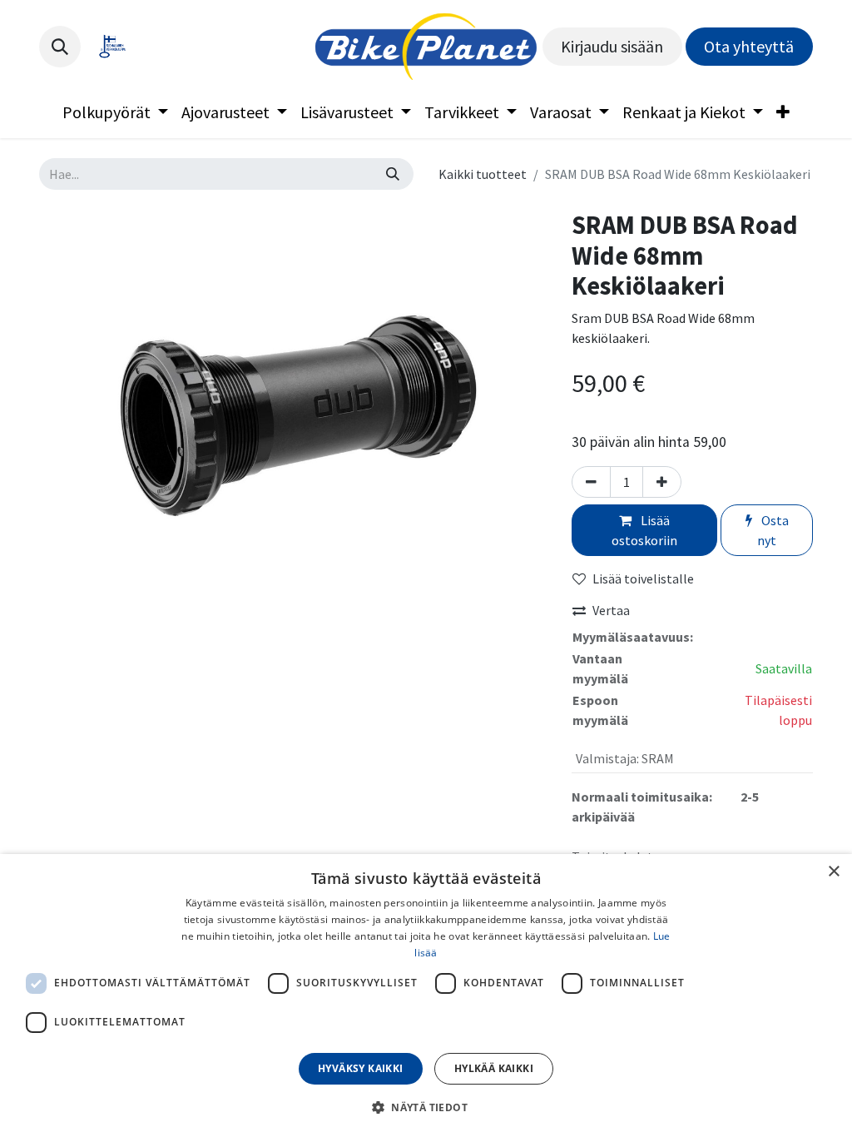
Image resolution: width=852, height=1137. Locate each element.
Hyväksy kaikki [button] (361, 1068)
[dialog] (426, 995)
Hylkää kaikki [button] (493, 1068)
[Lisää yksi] (661, 482)
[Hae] (393, 174)
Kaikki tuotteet (482, 174)
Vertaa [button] (611, 610)
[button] (60, 46)
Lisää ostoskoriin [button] (644, 530)
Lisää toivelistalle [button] (643, 578)
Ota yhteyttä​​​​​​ (749, 46)
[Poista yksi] (591, 482)
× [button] (833, 872)
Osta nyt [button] (773, 530)
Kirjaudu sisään (612, 46)
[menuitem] (115, 112)
